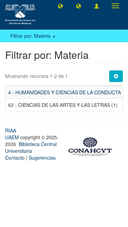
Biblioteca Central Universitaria (31, 147)
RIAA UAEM (12, 134)
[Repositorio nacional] (92, 145)
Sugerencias (42, 157)
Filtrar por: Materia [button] (31, 35)
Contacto (15, 157)
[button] (60, 6)
